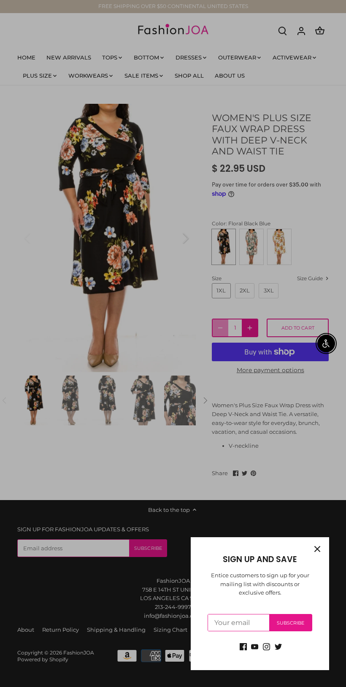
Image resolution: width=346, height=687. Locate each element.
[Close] (317, 549)
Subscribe (291, 623)
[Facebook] (243, 646)
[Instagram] (266, 646)
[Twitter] (278, 646)
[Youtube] (254, 646)
